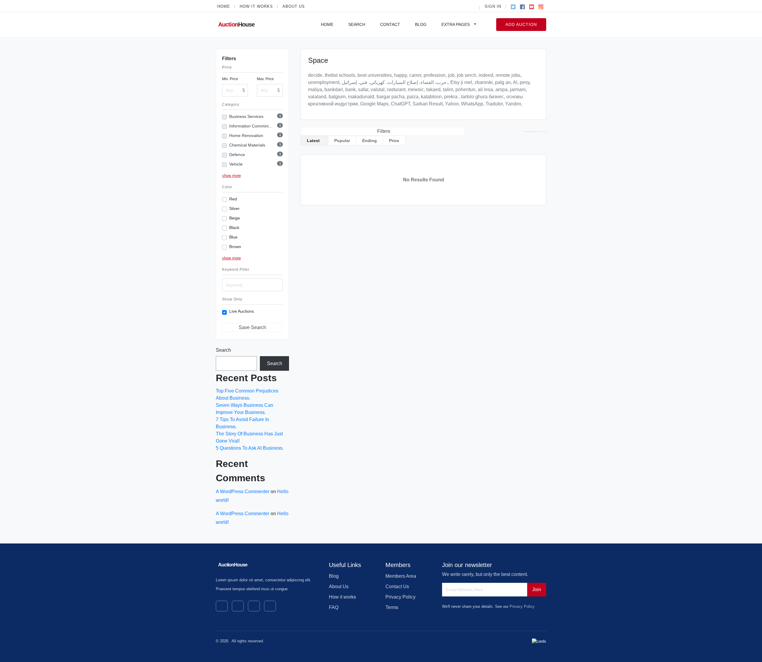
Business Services (246, 116)
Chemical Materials (247, 145)
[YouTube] (531, 6)
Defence (237, 154)
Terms (391, 607)
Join (536, 589)
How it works (256, 6)
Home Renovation (246, 135)
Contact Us (397, 586)
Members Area (400, 576)
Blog (421, 24)
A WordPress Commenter (242, 491)
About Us (293, 6)
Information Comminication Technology (251, 126)
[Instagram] (540, 6)
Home (223, 6)
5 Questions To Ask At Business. (250, 448)
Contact (390, 24)
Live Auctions (241, 311)
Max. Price (265, 79)
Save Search (252, 327)
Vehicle (236, 164)
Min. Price (230, 79)
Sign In (493, 6)
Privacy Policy (400, 596)
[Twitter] (513, 6)
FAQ (333, 607)
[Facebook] (522, 6)
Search (356, 24)
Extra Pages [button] (456, 24)
